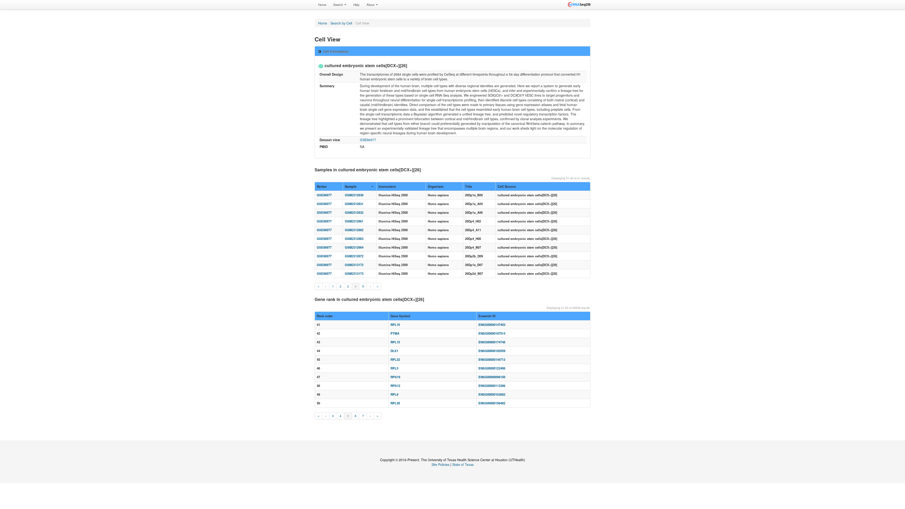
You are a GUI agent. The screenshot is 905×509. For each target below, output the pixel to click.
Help (356, 4)
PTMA (395, 333)
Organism (435, 186)
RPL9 (394, 394)
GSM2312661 (354, 221)
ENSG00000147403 (491, 324)
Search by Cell (341, 23)
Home (322, 4)
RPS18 (395, 377)
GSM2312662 (354, 230)
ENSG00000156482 (491, 403)
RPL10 (395, 324)
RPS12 (395, 385)
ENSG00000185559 (491, 351)
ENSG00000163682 (491, 394)
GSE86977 (368, 139)
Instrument (387, 186)
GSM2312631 (354, 203)
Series (322, 186)
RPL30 (395, 403)
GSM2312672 (354, 256)
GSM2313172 (354, 265)
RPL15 (395, 342)
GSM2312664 (354, 247)
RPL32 (395, 359)
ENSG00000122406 (491, 368)
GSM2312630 (354, 195)
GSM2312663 (354, 238)
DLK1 (394, 351)
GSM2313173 (354, 273)
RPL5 (394, 368)
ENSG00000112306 (491, 385)
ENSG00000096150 (491, 377)
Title (468, 186)
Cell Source (507, 186)
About (370, 4)
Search (338, 4)
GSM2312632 (354, 212)
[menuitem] (322, 4)
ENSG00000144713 (491, 359)
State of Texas (463, 464)
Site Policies (440, 464)
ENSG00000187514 (491, 333)
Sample (351, 186)
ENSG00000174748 (491, 342)
